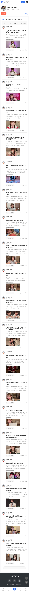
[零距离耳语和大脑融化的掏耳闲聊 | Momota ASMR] (13, 259)
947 (23, 103)
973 (23, 536)
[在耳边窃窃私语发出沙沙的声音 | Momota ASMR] (13, 341)
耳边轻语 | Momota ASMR (13, 85)
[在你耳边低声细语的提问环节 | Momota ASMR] (13, 502)
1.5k (23, 50)
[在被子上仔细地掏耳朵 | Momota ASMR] (13, 178)
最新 (4, 23)
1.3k (23, 320)
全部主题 (17, 23)
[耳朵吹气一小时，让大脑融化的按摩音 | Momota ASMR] (13, 449)
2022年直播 (9, 19)
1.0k (23, 185)
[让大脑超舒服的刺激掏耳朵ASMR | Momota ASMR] (13, 71)
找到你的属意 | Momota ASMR (14, 463)
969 (23, 375)
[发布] (14, 589)
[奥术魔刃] (5, 2)
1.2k (23, 77)
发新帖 (3, 13)
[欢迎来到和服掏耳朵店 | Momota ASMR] (13, 368)
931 (23, 158)
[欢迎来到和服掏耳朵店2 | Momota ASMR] (13, 124)
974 (23, 508)
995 (23, 130)
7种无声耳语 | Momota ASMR (14, 410)
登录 (23, 2)
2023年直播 (18, 19)
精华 (10, 23)
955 (23, 563)
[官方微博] (14, 580)
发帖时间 (24, 23)
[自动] (26, 578)
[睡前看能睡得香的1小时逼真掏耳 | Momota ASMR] (13, 314)
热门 (7, 23)
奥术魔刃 (16, 584)
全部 (3, 19)
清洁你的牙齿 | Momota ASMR (14, 220)
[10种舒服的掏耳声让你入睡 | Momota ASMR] (13, 206)
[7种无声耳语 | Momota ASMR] (13, 421)
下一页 (14, 568)
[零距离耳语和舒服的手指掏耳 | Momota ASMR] (13, 556)
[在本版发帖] (26, 582)
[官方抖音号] (19, 580)
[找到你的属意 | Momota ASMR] (13, 474)
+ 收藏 (25, 13)
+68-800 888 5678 (14, 577)
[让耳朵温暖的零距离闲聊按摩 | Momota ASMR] (13, 151)
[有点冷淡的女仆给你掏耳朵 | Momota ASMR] (13, 396)
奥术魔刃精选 (9, 26)
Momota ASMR (12, 7)
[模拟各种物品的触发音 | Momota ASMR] (13, 286)
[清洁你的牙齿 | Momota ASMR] (13, 231)
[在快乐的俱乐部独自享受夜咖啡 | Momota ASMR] (13, 529)
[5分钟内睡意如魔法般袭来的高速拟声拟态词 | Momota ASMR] (13, 43)
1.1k (23, 293)
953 (23, 265)
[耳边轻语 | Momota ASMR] (13, 96)
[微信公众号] (9, 580)
